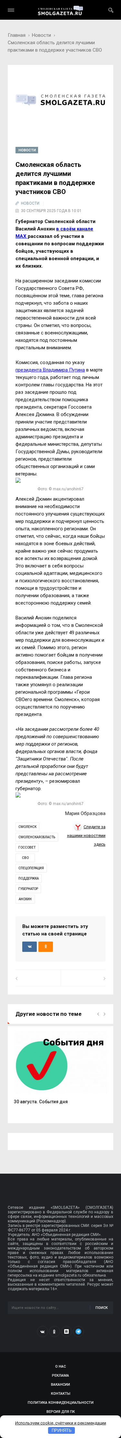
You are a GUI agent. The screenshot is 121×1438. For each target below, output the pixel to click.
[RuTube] (66, 1331)
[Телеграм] (78, 1331)
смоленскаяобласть (36, 837)
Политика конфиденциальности (61, 1403)
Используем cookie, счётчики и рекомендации (60, 1423)
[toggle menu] (11, 10)
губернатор (28, 889)
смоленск (27, 827)
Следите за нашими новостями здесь (86, 835)
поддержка (28, 878)
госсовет (26, 847)
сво (25, 858)
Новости (41, 35)
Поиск (102, 1308)
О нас (60, 1366)
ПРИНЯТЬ (62, 1430)
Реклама (60, 1375)
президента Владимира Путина (50, 370)
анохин (25, 899)
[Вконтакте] (42, 1331)
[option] (60, 1071)
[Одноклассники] (54, 1331)
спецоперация (31, 868)
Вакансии (60, 1384)
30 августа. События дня (41, 1101)
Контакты (60, 1394)
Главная (16, 35)
